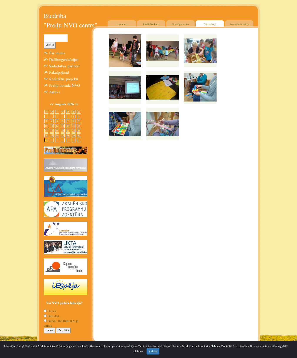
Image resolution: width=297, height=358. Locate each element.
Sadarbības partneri (64, 65)
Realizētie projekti (63, 78)
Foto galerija (210, 24)
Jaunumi (121, 24)
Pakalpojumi (59, 72)
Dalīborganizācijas (63, 59)
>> (77, 104)
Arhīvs (54, 91)
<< (52, 104)
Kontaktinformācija (239, 24)
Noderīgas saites (180, 24)
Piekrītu (153, 351)
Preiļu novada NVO (64, 85)
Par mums (57, 52)
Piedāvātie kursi (151, 24)
